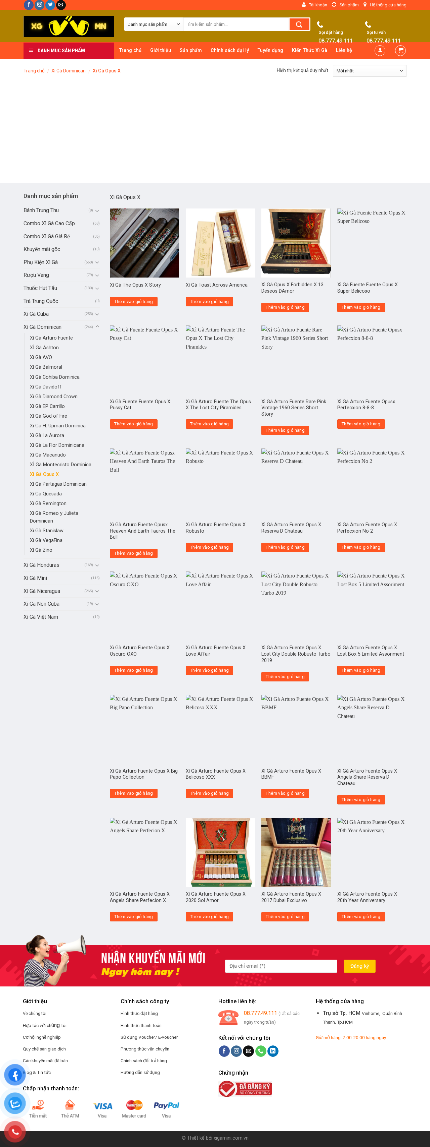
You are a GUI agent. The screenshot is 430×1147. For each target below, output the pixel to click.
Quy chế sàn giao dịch (44, 1048)
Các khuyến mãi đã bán (45, 1060)
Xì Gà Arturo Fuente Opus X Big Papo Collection (144, 774)
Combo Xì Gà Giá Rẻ (47, 236)
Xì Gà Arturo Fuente (51, 338)
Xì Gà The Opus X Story (135, 285)
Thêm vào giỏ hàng (133, 301)
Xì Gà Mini (35, 578)
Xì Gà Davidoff (45, 387)
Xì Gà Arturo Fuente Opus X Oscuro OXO (140, 651)
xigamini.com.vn (231, 1138)
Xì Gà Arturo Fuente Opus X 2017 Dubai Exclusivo (291, 897)
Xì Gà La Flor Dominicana (57, 445)
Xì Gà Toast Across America (217, 285)
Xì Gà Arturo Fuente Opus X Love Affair (216, 651)
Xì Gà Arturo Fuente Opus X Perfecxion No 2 (367, 528)
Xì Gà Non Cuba (41, 604)
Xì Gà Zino (41, 550)
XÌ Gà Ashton (44, 348)
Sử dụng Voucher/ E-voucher (149, 1037)
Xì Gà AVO (41, 357)
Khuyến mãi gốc (42, 249)
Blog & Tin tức (37, 1072)
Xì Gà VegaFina (46, 540)
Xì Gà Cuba (36, 314)
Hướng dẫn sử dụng (140, 1072)
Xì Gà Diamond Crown (54, 397)
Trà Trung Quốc (41, 301)
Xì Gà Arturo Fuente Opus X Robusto (216, 528)
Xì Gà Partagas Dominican (58, 484)
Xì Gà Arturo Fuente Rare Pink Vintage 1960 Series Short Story (293, 408)
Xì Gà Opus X (44, 474)
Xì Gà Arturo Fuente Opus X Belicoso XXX (216, 774)
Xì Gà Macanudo (48, 455)
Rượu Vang (36, 275)
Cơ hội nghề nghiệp (42, 1037)
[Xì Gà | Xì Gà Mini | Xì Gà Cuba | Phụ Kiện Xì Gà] (69, 26)
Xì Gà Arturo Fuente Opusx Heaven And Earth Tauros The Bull (142, 531)
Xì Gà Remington (48, 503)
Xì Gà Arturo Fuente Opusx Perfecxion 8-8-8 (366, 405)
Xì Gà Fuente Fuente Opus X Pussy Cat (140, 405)
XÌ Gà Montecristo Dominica (60, 465)
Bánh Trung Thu (41, 210)
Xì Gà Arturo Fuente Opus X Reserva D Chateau (291, 528)
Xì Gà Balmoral (46, 367)
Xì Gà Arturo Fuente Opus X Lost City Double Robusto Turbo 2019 (296, 654)
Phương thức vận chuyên (145, 1048)
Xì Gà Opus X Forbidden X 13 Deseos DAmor (292, 288)
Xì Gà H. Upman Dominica (58, 426)
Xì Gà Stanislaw (46, 531)
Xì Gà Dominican (68, 70)
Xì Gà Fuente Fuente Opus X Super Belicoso (367, 288)
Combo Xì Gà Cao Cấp (49, 223)
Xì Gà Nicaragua (42, 591)
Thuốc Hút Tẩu (40, 288)
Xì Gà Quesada (46, 494)
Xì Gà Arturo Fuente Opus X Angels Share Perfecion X (140, 897)
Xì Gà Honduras (41, 565)
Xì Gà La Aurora (47, 435)
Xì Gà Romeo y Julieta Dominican (54, 517)
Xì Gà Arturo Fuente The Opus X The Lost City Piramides (218, 405)
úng (56, 1025)
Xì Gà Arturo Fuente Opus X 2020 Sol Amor (216, 897)
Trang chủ (34, 70)
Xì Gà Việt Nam (41, 617)
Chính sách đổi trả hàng (144, 1060)
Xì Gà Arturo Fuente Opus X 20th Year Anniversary (367, 897)
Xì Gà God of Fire (48, 416)
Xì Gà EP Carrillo (47, 406)
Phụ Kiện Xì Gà (41, 262)
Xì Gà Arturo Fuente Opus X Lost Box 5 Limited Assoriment (370, 651)
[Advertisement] (215, 133)
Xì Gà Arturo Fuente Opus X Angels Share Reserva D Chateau (367, 777)
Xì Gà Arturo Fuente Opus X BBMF (291, 774)
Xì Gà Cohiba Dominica (55, 377)
